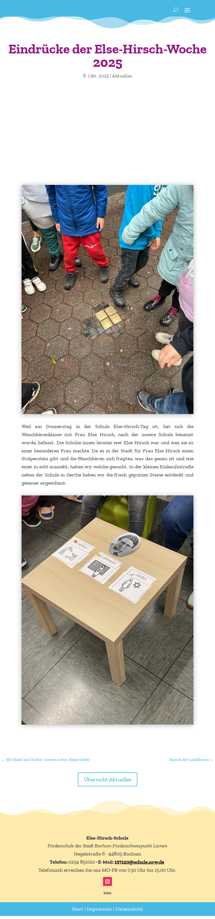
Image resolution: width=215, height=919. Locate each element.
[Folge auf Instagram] (107, 881)
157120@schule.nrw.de (139, 862)
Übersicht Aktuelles (107, 779)
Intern (107, 892)
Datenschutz (129, 909)
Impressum (99, 909)
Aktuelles (122, 76)
